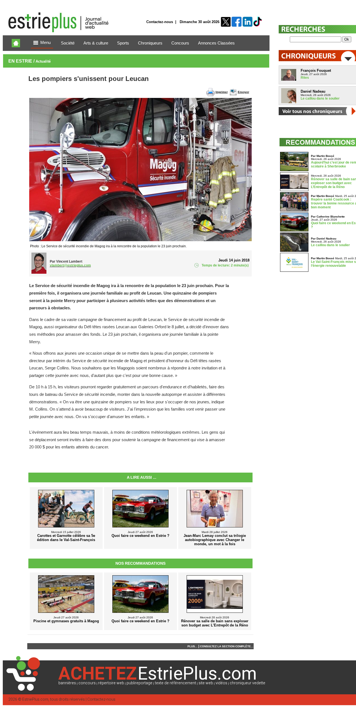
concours (87, 683)
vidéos (221, 683)
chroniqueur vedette (247, 683)
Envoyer (243, 91)
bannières (67, 683)
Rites (305, 78)
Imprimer (222, 91)
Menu (45, 42)
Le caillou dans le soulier (320, 98)
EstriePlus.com (35, 699)
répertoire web (111, 683)
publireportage (139, 683)
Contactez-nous (159, 22)
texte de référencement (175, 683)
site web (206, 683)
